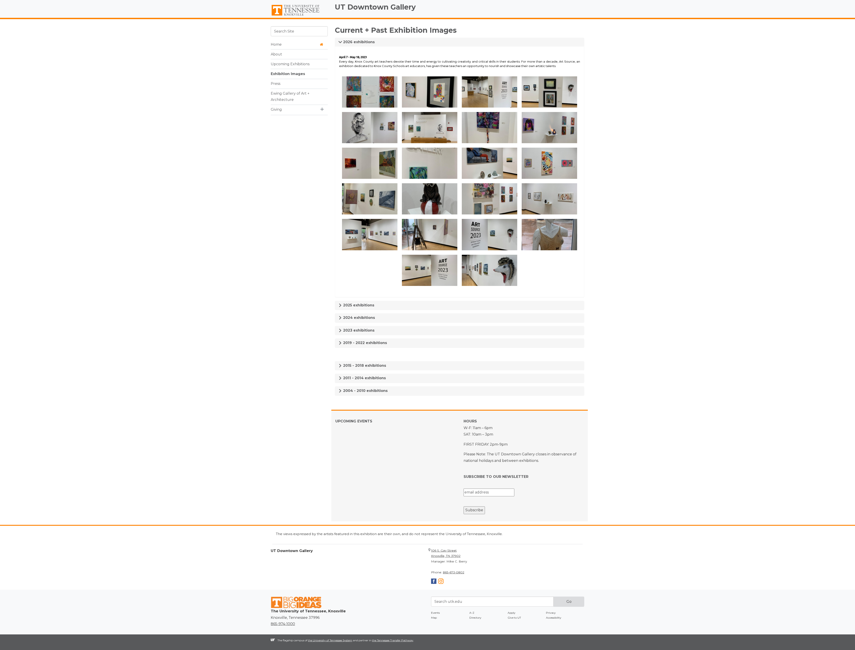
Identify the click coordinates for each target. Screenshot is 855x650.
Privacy (551, 612)
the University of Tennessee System (330, 640)
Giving (276, 109)
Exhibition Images (288, 73)
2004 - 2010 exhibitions (365, 391)
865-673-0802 (453, 572)
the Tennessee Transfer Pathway (392, 640)
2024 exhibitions (358, 318)
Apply (511, 612)
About (276, 54)
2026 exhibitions (358, 42)
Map (434, 617)
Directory (475, 617)
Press (275, 83)
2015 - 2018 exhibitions (364, 365)
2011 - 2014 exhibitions (364, 378)
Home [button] (276, 44)
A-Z (471, 612)
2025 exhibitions (358, 305)
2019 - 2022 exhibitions (364, 343)
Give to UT (514, 617)
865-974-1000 (283, 624)
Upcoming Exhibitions (290, 64)
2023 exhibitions (358, 330)
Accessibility (553, 617)
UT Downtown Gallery (375, 7)
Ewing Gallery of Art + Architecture (290, 96)
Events (435, 612)
